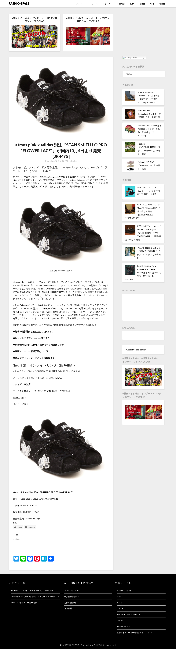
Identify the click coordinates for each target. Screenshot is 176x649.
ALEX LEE (95, 645)
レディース (92, 3)
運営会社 (68, 608)
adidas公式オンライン (24, 371)
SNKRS (120, 620)
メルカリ (17, 404)
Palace (142, 3)
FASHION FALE (19, 3)
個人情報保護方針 (72, 596)
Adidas (162, 3)
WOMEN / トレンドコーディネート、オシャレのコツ (34, 590)
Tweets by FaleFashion (135, 349)
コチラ (46, 338)
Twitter (37, 331)
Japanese (132, 57)
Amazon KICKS (123, 626)
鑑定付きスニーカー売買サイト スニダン (134, 632)
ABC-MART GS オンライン (128, 614)
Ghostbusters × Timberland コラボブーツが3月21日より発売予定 (149, 113)
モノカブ (120, 602)
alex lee (73, 161)
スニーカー (107, 3)
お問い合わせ (70, 602)
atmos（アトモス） (49, 176)
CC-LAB (120, 608)
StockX (16, 397)
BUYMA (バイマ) (124, 590)
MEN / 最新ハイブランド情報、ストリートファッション (35, 596)
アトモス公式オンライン (25, 391)
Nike (152, 3)
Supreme (121, 3)
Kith (132, 3)
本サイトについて (72, 590)
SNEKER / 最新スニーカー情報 (24, 602)
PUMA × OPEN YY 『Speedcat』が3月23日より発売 (149, 165)
